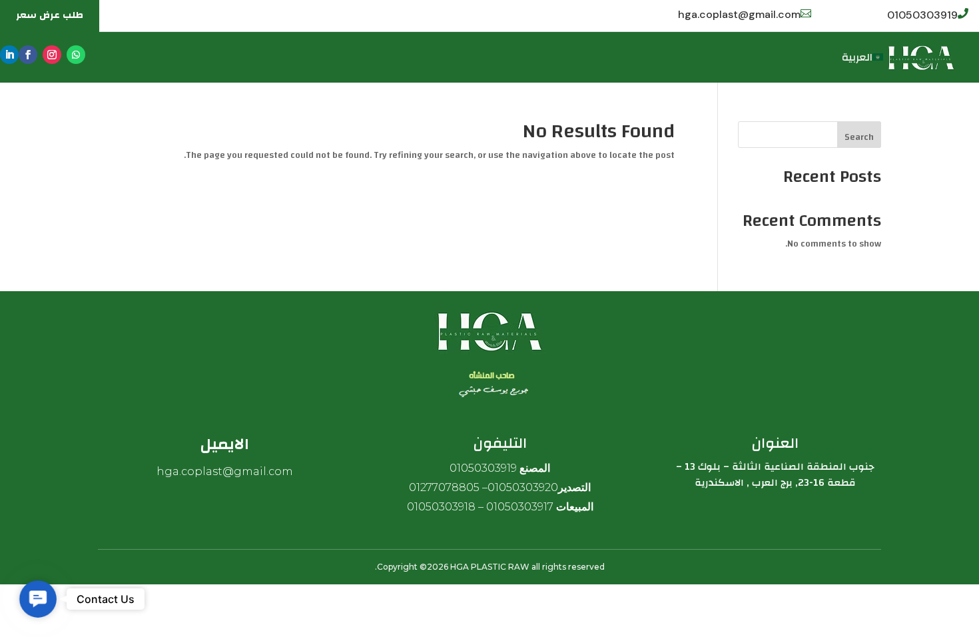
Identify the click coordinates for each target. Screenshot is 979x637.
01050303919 (922, 15)
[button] (37, 598)
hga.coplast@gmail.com (739, 14)
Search (859, 137)
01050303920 (523, 487)
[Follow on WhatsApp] (76, 54)
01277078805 (444, 487)
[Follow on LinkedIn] (9, 54)
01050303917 (519, 506)
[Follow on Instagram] (52, 54)
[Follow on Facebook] (28, 54)
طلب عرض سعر (49, 15)
